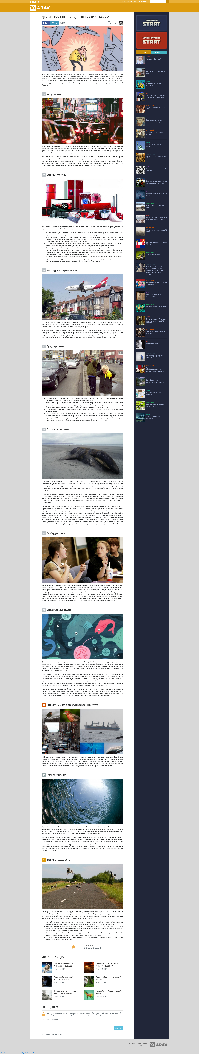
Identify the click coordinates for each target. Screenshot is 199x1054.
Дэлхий (148, 81)
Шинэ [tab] (144, 52)
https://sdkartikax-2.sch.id (29, 1053)
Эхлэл (123, 1)
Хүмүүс (148, 56)
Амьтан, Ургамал (150, 69)
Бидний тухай (132, 1)
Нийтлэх (118, 1028)
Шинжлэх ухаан (150, 154)
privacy (41, 1053)
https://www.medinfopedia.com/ (10, 1053)
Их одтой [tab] (160, 52)
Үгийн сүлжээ (143, 1)
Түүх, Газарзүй (150, 105)
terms (45, 1053)
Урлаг (147, 166)
